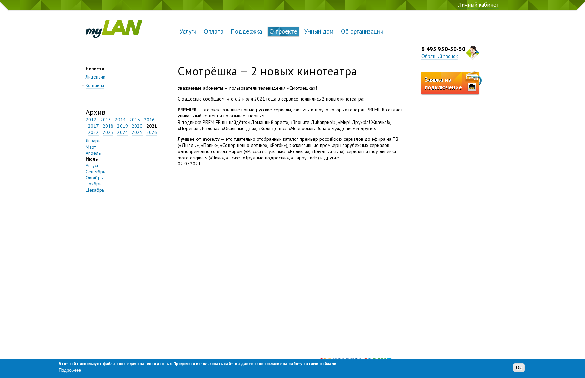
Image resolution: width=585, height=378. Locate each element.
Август (92, 165)
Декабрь (95, 190)
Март (91, 147)
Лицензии (95, 77)
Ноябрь (93, 184)
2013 (105, 120)
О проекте (283, 31)
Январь (93, 141)
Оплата (213, 31)
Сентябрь (95, 172)
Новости (95, 69)
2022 (93, 132)
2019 (122, 126)
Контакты (95, 85)
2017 (93, 126)
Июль (92, 159)
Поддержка (246, 31)
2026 (151, 132)
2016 (149, 120)
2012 (91, 120)
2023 (108, 132)
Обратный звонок (439, 56)
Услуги (188, 31)
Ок (519, 367)
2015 (134, 120)
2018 (108, 126)
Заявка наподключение (443, 83)
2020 (137, 126)
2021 (151, 126)
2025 (137, 132)
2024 (122, 132)
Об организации (362, 31)
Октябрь (94, 178)
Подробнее (70, 370)
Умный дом (318, 31)
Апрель (93, 153)
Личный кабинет (478, 4)
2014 (120, 120)
